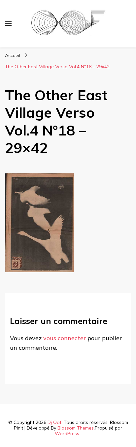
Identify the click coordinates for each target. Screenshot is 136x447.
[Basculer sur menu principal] (8, 23)
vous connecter (64, 338)
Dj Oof (54, 422)
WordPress (67, 433)
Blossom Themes (75, 428)
